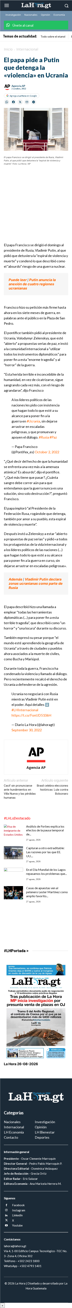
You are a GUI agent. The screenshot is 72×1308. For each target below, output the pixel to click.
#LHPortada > (16, 950)
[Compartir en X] (20, 102)
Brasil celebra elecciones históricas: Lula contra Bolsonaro (52, 789)
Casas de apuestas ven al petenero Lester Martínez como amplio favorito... (47, 892)
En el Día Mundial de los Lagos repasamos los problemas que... (46, 871)
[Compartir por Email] (27, 102)
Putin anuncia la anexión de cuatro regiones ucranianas (32, 284)
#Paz (53, 437)
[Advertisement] (36, 206)
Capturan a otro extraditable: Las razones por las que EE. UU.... (45, 852)
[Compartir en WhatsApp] (7, 102)
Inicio (8, 49)
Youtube (17, 1225)
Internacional (27, 49)
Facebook (18, 1205)
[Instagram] (6, 1210)
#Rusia (44, 437)
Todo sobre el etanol (53, 36)
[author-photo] (36, 762)
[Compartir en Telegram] (33, 102)
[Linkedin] (6, 1215)
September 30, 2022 (27, 730)
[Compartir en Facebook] (13, 102)
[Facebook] (6, 1205)
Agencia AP (18, 85)
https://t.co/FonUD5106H (31, 715)
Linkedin (17, 1215)
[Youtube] (6, 1225)
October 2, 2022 (47, 452)
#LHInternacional (25, 710)
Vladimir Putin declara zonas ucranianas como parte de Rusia (36, 583)
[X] (6, 1220)
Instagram (18, 1210)
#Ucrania (33, 421)
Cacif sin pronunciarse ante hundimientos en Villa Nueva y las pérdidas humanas (20, 791)
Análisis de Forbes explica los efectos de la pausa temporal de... (45, 830)
